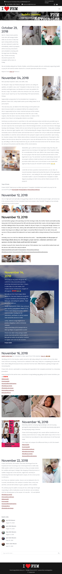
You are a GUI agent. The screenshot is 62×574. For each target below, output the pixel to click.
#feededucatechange (27, 252)
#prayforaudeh (14, 249)
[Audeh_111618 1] (16, 406)
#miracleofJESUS (6, 392)
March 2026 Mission (11, 543)
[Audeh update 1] (31, 35)
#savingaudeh (5, 381)
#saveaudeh (15, 189)
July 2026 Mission (10, 520)
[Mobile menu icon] (59, 9)
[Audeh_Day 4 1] (6, 208)
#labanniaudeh (6, 249)
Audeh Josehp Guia (7, 356)
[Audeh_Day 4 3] (26, 208)
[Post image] (3, 521)
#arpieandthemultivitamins (40, 252)
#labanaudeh (5, 379)
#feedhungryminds (7, 252)
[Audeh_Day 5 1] (26, 258)
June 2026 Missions (11, 526)
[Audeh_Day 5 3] (6, 258)
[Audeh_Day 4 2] (16, 208)
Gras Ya (12, 71)
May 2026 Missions (11, 532)
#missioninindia (16, 252)
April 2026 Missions (11, 538)
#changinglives (23, 189)
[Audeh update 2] (50, 35)
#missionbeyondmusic (33, 189)
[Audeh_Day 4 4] (36, 208)
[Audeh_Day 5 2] (16, 258)
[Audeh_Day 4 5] (46, 208)
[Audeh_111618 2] (45, 406)
